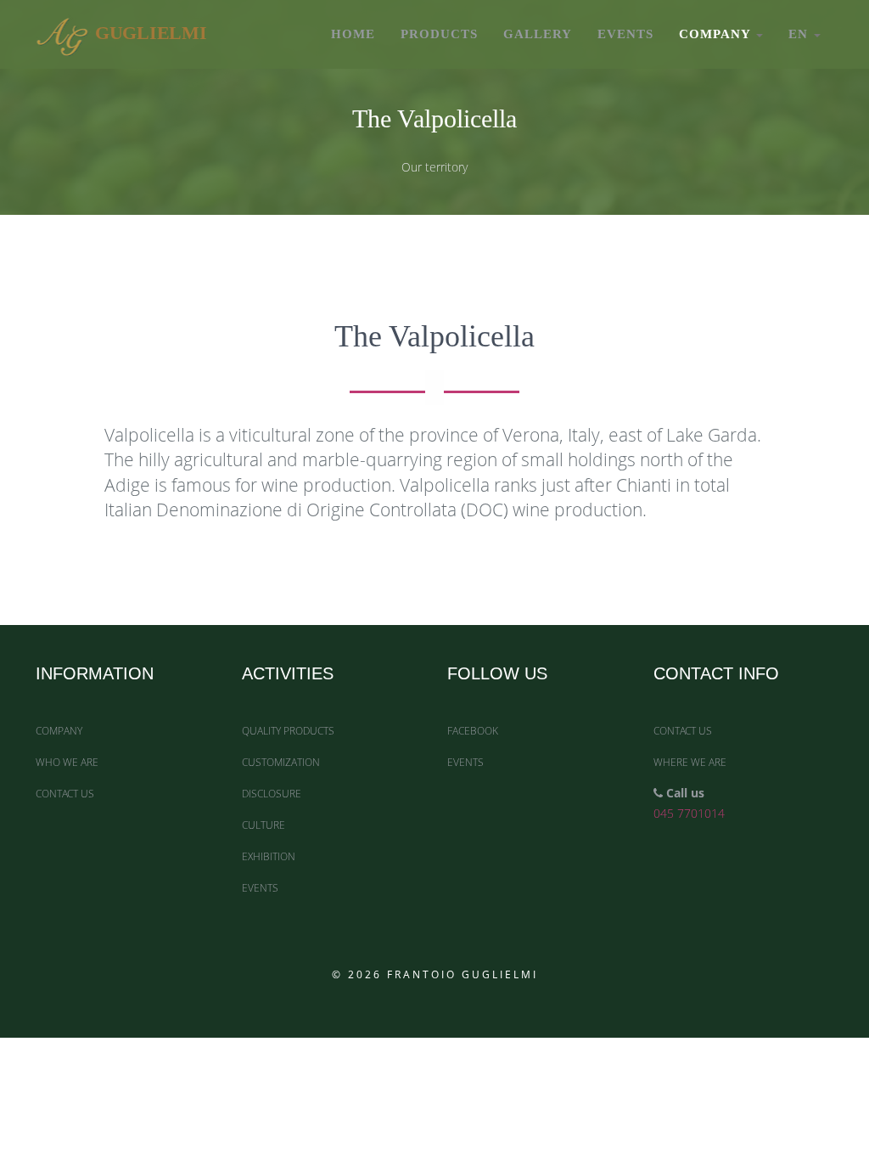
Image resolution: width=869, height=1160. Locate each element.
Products (439, 34)
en (800, 34)
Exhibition (268, 856)
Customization (281, 762)
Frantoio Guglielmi (462, 974)
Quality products (288, 731)
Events (625, 34)
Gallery (537, 34)
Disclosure (271, 793)
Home (353, 34)
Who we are (67, 762)
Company (716, 34)
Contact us (65, 793)
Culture (263, 825)
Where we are (689, 762)
